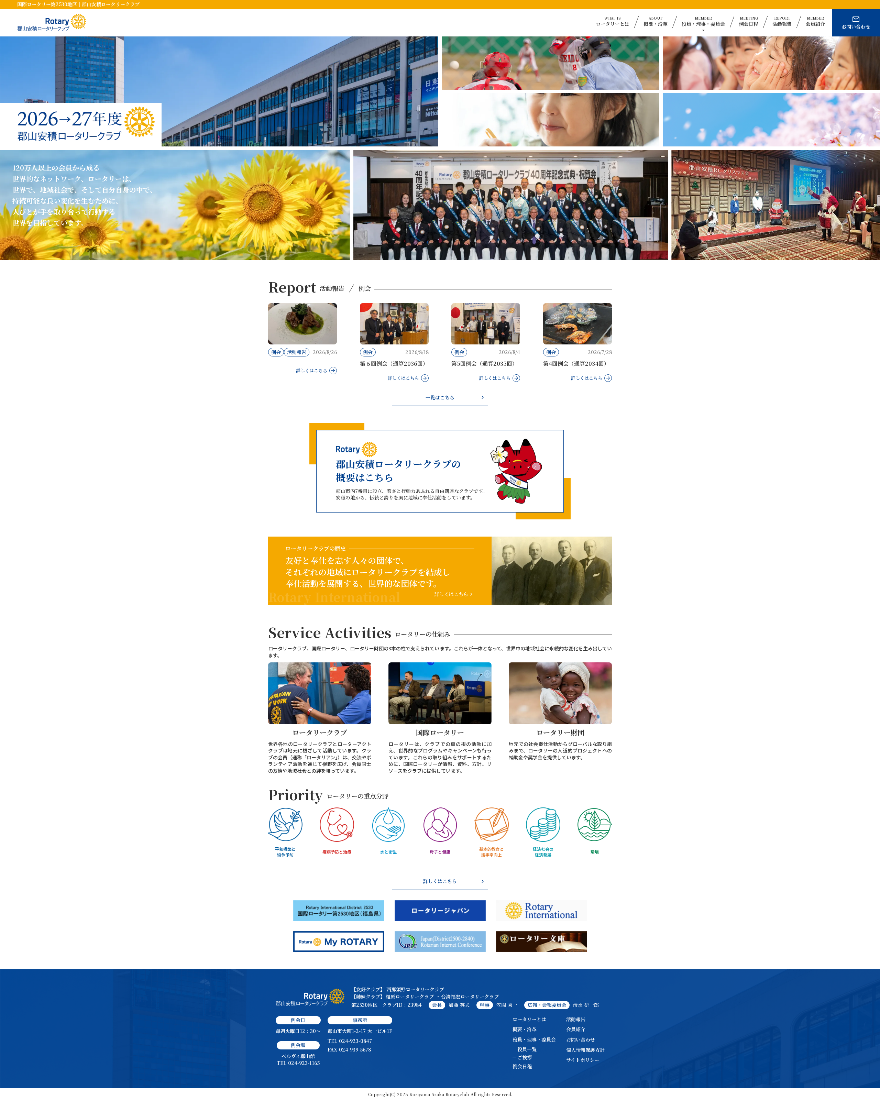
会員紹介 (575, 1029)
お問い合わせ (580, 1039)
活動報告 (575, 1019)
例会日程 (522, 1066)
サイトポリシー (583, 1060)
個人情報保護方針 (585, 1050)
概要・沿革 (525, 1029)
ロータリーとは (529, 1019)
